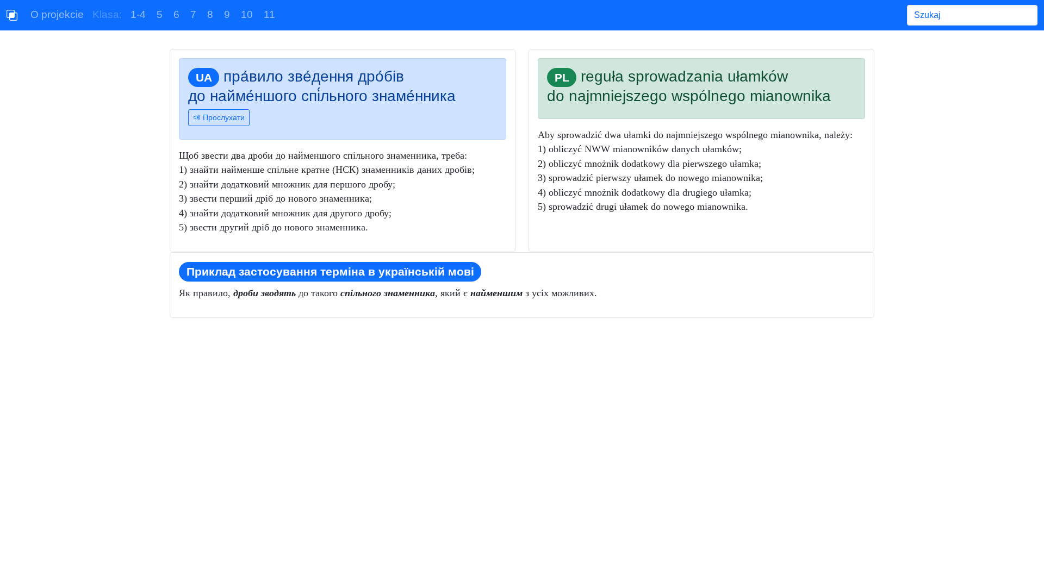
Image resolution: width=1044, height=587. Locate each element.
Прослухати (223, 117)
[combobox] (972, 15)
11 (269, 14)
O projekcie (57, 14)
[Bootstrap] (12, 15)
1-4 (138, 14)
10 (247, 14)
